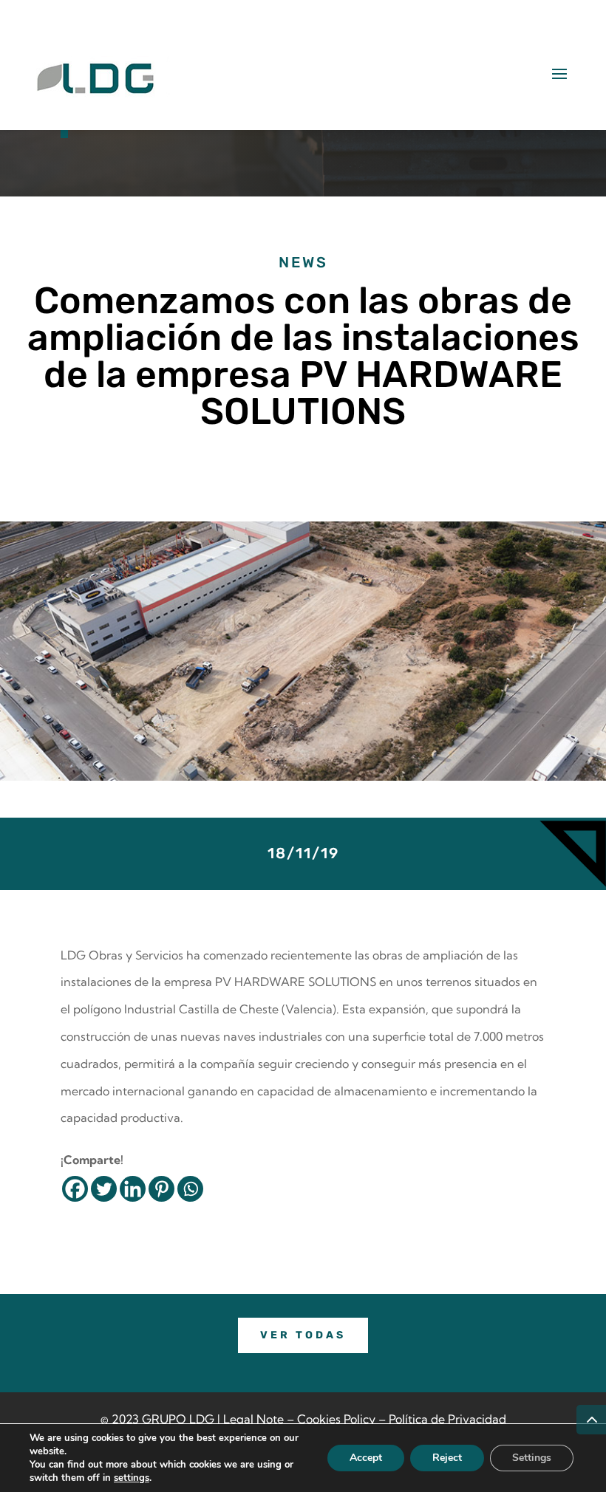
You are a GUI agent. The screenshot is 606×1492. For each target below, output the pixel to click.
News (303, 262)
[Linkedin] (133, 1189)
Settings (531, 1458)
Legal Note (253, 1418)
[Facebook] (75, 1189)
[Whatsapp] (190, 1189)
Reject (447, 1458)
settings (131, 1478)
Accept (366, 1458)
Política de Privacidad (447, 1418)
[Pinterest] (161, 1189)
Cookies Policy (336, 1418)
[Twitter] (104, 1189)
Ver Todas (303, 1335)
